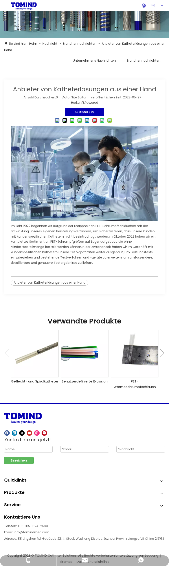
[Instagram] (37, 433)
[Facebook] (7, 433)
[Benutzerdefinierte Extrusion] (84, 353)
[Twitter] (22, 433)
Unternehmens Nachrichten (94, 60)
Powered (91, 102)
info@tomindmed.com (31, 532)
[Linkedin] (14, 433)
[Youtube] (29, 433)
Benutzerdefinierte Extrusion (85, 381)
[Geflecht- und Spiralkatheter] (34, 353)
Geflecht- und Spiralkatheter (34, 381)
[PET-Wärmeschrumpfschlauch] (134, 353)
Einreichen (19, 460)
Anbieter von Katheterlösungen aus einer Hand (49, 282)
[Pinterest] (44, 433)
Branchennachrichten (143, 60)
